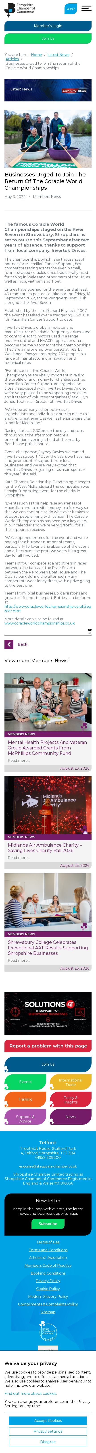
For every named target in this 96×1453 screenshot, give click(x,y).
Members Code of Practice (48, 1265)
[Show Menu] (86, 8)
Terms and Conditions (48, 1250)
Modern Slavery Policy (48, 1296)
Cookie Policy (48, 1289)
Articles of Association (48, 1258)
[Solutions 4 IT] (48, 1013)
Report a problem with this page (48, 1046)
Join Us (48, 38)
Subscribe (48, 1224)
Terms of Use (48, 1242)
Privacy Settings (48, 1431)
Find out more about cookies (30, 1393)
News (70, 1117)
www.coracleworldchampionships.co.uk (39, 623)
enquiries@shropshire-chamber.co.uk (48, 1166)
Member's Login (48, 26)
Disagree (48, 1442)
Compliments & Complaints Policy (48, 1304)
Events (25, 1082)
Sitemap (48, 1312)
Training (25, 1099)
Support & (25, 1119)
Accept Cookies (48, 1421)
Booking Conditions (48, 1273)
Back (22, 644)
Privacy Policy (48, 1281)
